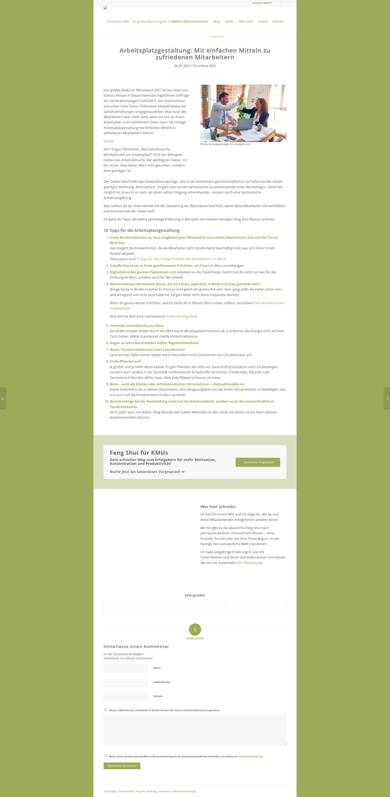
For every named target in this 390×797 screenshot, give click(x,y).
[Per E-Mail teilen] (271, 607)
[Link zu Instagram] (277, 3)
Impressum (164, 791)
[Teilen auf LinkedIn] (241, 607)
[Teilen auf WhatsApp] (180, 607)
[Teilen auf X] (149, 607)
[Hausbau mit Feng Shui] (387, 398)
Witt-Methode (247, 562)
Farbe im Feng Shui (181, 316)
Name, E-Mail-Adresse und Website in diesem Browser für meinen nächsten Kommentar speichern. (164, 710)
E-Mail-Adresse (162, 682)
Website (157, 696)
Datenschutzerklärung (250, 756)
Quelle (108, 141)
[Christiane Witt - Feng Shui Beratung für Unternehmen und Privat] (149, 21)
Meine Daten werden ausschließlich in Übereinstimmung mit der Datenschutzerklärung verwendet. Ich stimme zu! (186, 756)
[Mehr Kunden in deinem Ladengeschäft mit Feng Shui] (3, 398)
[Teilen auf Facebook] (119, 607)
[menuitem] (175, 21)
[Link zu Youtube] (283, 3)
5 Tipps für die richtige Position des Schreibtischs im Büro (181, 259)
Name (157, 668)
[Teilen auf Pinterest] (210, 607)
